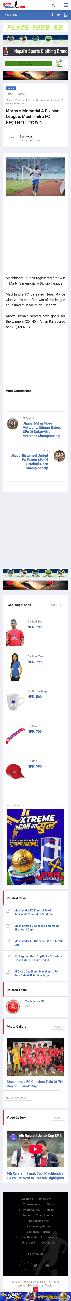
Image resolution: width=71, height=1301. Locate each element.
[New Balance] (35, 585)
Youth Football (45, 1215)
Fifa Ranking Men (38, 1220)
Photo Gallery (31, 1209)
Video (50, 1209)
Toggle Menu (66, 5)
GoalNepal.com (14, 5)
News (21, 93)
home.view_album (16, 1097)
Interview (45, 1198)
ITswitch (50, 1285)
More (54, 605)
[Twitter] (58, 15)
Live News (26, 1198)
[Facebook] (52, 15)
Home (9, 93)
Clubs (50, 1204)
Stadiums (51, 1237)
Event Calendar (29, 1237)
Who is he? (28, 1242)
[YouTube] (65, 15)
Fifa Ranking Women (38, 1226)
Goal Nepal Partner (38, 1231)
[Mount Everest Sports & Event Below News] (35, 573)
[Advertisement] (35, 237)
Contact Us (48, 1242)
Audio (26, 1215)
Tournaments (31, 1204)
